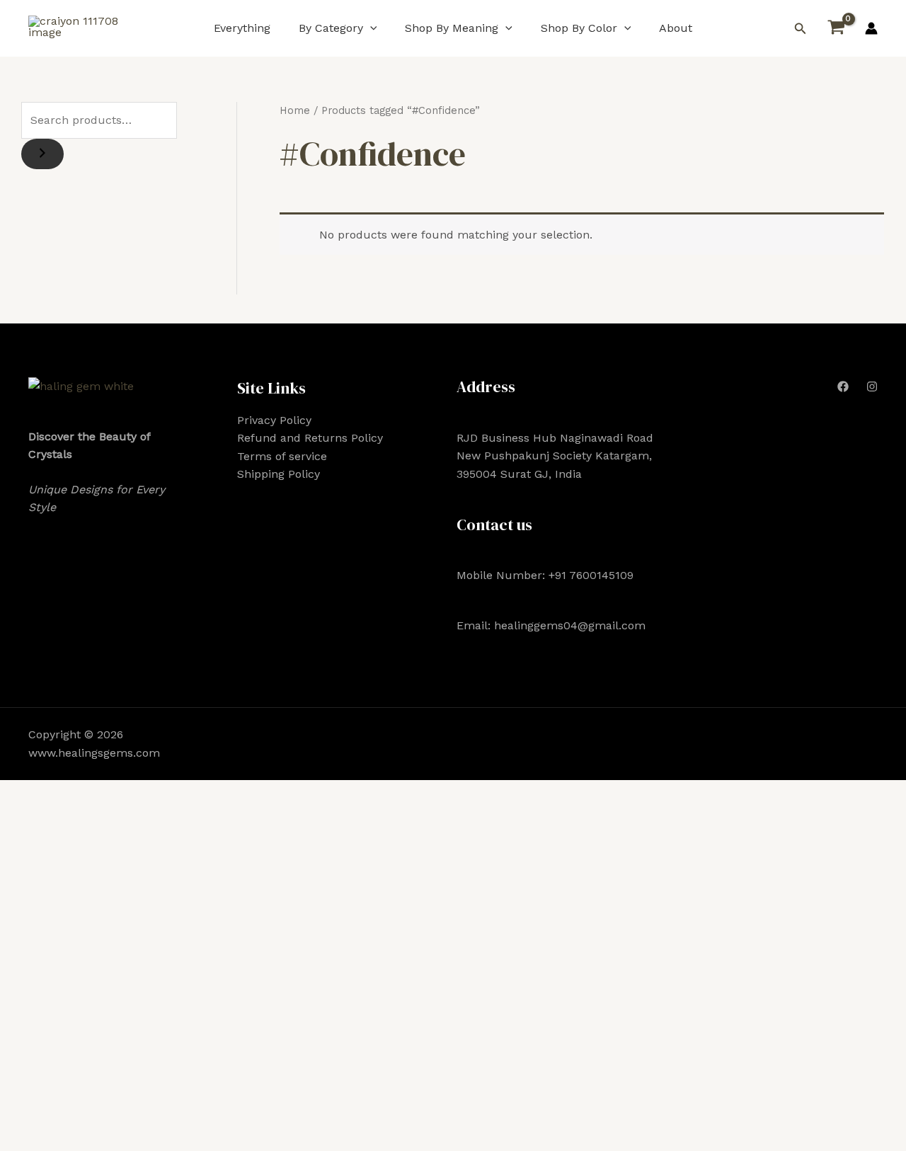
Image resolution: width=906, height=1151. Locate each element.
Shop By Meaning (451, 28)
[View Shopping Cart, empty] (836, 28)
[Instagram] (872, 386)
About (675, 28)
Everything (242, 28)
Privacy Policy (274, 420)
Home (295, 110)
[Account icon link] (871, 28)
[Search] (42, 154)
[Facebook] (843, 386)
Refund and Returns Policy (310, 438)
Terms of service (282, 456)
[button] (370, 28)
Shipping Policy (278, 474)
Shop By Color (579, 28)
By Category (331, 28)
